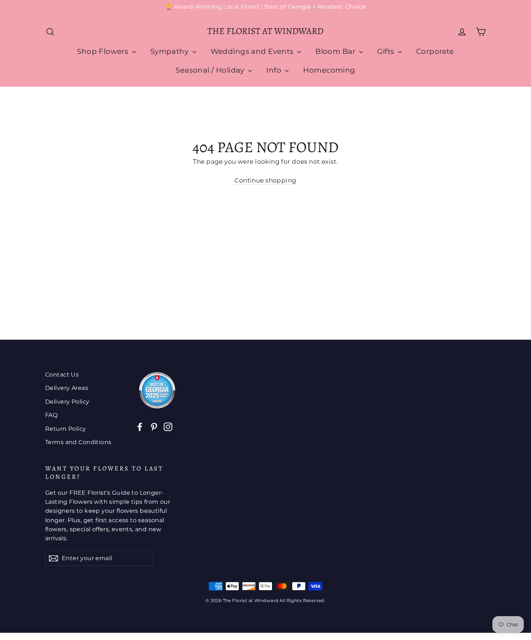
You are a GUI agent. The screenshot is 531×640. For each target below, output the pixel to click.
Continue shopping (265, 180)
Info (274, 70)
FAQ (51, 415)
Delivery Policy (67, 401)
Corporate (435, 51)
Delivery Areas (66, 388)
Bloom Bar (336, 51)
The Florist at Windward (265, 31)
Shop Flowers (103, 51)
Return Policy (65, 428)
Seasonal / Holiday (211, 70)
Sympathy (170, 51)
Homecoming (329, 70)
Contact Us (62, 374)
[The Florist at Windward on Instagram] (168, 426)
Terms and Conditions (78, 442)
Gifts (386, 51)
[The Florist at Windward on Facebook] (139, 426)
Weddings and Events (253, 51)
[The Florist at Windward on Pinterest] (154, 426)
